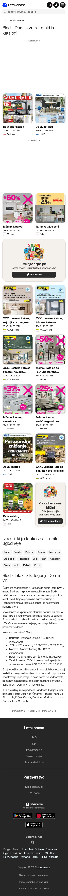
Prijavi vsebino (34, 750)
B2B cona (34, 793)
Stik (34, 743)
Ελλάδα (17, 853)
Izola (11, 697)
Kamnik (27, 697)
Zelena (29, 552)
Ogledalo (9, 558)
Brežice (6, 701)
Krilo (16, 565)
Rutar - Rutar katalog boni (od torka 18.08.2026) (36, 656)
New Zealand (10, 856)
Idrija (17, 693)
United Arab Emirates (32, 849)
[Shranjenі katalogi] (49, 5)
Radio (7, 552)
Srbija (35, 856)
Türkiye (43, 856)
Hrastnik (47, 693)
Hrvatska (29, 853)
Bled (4, 697)
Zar (44, 558)
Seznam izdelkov (34, 762)
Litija (14, 701)
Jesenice (26, 693)
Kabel (26, 565)
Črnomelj (37, 693)
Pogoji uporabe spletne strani (34, 882)
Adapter (55, 558)
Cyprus (7, 853)
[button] (56, 5)
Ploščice (24, 558)
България (51, 849)
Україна (53, 856)
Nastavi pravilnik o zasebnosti (34, 875)
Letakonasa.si (43, 867)
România (25, 856)
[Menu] (63, 5)
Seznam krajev (34, 756)
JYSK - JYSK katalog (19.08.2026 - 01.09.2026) (36, 645)
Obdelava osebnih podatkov (34, 888)
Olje (35, 558)
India (38, 853)
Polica (41, 552)
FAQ (34, 737)
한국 (52, 853)
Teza (7, 565)
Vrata (17, 552)
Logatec (60, 697)
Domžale (37, 697)
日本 (45, 853)
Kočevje (58, 693)
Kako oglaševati (34, 786)
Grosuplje (23, 701)
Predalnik (54, 552)
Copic (37, 565)
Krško (18, 697)
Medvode (49, 697)
